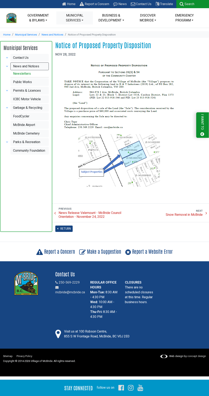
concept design (196, 356)
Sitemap (8, 356)
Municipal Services (26, 35)
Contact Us (143, 4)
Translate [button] (166, 4)
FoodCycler (21, 116)
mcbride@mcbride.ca (70, 292)
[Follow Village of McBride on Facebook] (121, 387)
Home (71, 4)
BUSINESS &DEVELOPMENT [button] (109, 18)
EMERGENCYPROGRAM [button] (184, 18)
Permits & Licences (27, 90)
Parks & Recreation (26, 142)
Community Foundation (29, 150)
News (122, 4)
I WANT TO (202, 122)
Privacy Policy (24, 356)
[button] (187, 4)
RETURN (65, 229)
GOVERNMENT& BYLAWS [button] (38, 18)
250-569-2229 (69, 282)
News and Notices (52, 35)
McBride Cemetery (26, 133)
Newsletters (22, 73)
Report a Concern (96, 4)
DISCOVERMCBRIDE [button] (148, 18)
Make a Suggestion (103, 251)
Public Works (22, 82)
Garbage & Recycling (27, 107)
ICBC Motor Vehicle (27, 99)
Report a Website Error (152, 251)
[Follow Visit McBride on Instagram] (130, 387)
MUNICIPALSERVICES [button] (74, 18)
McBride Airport (24, 124)
